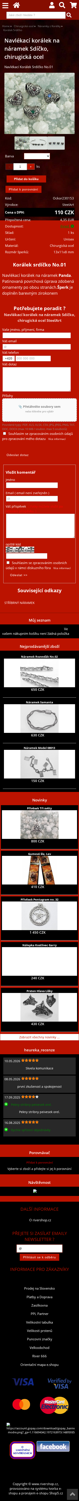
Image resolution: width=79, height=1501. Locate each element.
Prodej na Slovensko (39, 1288)
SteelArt (68, 205)
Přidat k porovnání (39, 1162)
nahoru (72, 1494)
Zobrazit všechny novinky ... (39, 1037)
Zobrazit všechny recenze (21, 1140)
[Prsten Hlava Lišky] (39, 1007)
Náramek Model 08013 (39, 748)
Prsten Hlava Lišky (39, 991)
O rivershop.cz (40, 1220)
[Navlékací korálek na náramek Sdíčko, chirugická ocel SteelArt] (39, 103)
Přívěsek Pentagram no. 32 (39, 899)
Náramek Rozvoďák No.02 (39, 657)
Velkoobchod (39, 1347)
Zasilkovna (39, 1305)
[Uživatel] (52, 6)
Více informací (57, 439)
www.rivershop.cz (45, 1484)
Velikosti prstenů (39, 1330)
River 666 (39, 1356)
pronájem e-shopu (34, 1493)
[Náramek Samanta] (39, 718)
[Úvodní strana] (16, 6)
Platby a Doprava (39, 1297)
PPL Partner (39, 1313)
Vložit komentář (21, 472)
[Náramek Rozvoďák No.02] (39, 673)
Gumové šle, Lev (39, 854)
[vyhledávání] (62, 6)
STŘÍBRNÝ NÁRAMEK (19, 603)
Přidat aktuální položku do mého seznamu (33, 629)
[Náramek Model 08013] (39, 764)
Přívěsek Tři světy (39, 808)
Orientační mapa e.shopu (39, 1364)
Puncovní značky (39, 1339)
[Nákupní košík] (73, 6)
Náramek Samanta (39, 702)
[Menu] (5, 6)
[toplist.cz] (39, 1191)
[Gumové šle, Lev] (39, 870)
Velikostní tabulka (39, 1322)
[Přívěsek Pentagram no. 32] (39, 915)
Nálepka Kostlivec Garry (39, 945)
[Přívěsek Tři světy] (39, 824)
